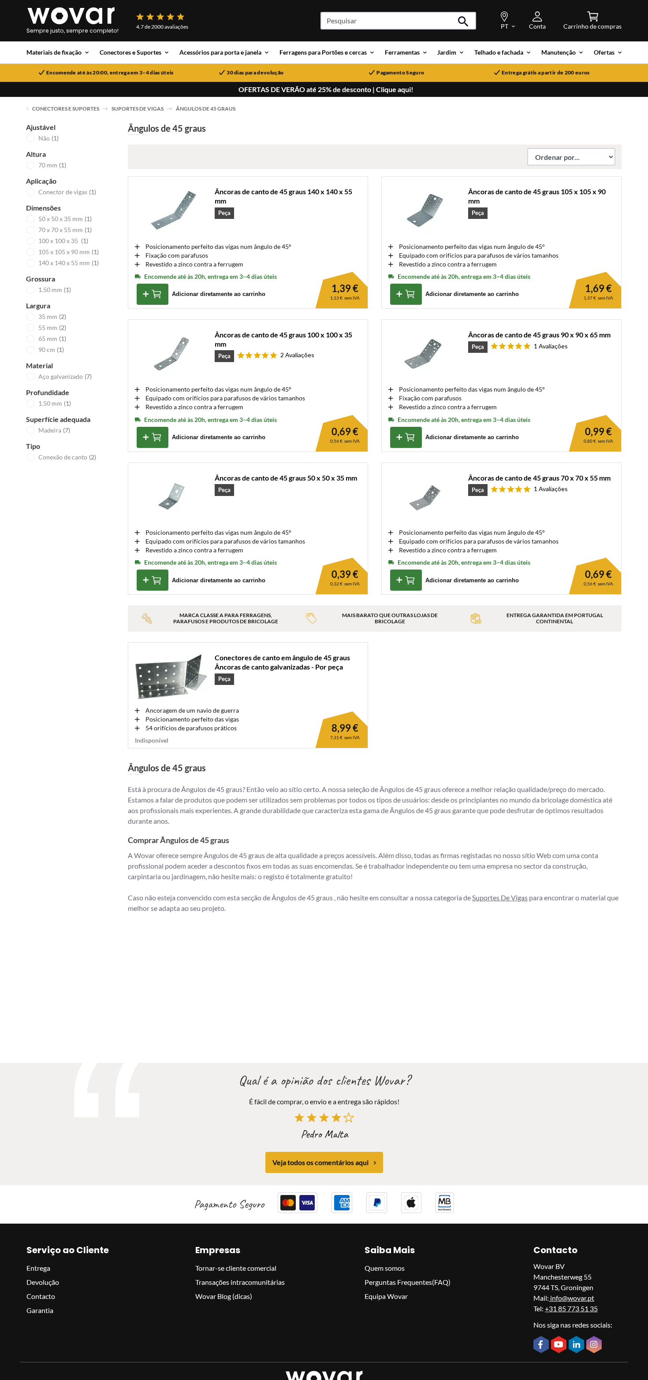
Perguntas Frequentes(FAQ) (408, 1282)
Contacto (40, 1296)
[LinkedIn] (577, 1345)
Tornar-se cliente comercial (235, 1268)
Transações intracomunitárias (240, 1282)
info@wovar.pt (571, 1298)
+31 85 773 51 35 (571, 1308)
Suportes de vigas (138, 108)
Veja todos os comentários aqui (320, 1162)
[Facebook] (542, 1345)
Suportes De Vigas (500, 897)
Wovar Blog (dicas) (223, 1296)
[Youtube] (560, 1345)
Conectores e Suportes (65, 108)
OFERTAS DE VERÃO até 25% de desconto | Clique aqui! (325, 89)
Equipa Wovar (386, 1296)
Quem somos (385, 1268)
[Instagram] (595, 1345)
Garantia (39, 1310)
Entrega (38, 1268)
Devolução (42, 1282)
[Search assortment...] (463, 21)
